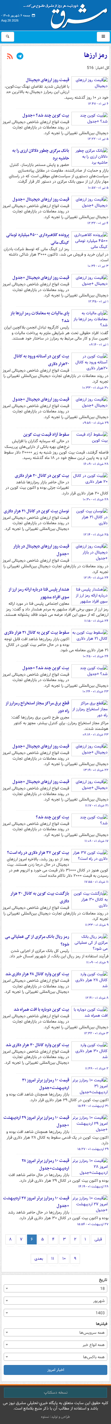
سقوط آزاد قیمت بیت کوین (46, 434)
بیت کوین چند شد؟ (52, 817)
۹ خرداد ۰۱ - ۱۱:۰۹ (97, 962)
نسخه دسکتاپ (55, 1392)
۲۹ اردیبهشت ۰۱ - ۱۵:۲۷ (92, 1149)
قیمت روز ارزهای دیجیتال (47, 80)
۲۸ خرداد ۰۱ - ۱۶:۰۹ (95, 464)
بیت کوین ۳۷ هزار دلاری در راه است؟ (38, 852)
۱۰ (64, 1259)
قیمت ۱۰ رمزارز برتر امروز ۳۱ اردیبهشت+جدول (45, 1084)
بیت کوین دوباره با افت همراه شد (41, 1009)
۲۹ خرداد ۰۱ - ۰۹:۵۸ (95, 422)
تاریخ (103, 1280)
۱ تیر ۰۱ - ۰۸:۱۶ (98, 344)
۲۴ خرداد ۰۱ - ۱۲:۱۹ (96, 577)
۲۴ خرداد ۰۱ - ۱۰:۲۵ (95, 656)
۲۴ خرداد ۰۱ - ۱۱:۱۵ (96, 620)
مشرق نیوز (67, 14)
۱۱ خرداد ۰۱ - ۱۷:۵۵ (96, 881)
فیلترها (101, 1324)
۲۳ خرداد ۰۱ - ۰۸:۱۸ (95, 734)
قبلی (98, 1239)
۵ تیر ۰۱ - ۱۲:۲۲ (98, 139)
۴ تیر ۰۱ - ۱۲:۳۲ (97, 223)
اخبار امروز (55, 1370)
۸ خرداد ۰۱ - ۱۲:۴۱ (96, 997)
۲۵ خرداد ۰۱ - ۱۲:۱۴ (95, 534)
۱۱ (52, 1259)
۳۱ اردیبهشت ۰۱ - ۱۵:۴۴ (93, 1106)
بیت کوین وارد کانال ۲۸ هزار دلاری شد (37, 974)
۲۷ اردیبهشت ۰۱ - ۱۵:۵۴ (92, 1224)
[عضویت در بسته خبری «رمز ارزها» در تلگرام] (20, 57)
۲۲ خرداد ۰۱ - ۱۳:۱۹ (95, 770)
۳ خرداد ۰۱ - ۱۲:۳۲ (96, 1033)
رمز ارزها (95, 55)
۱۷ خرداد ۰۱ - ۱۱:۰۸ (96, 841)
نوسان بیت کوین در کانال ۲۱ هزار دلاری (36, 511)
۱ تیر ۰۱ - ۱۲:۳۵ (98, 301)
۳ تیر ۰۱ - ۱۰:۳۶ (98, 266)
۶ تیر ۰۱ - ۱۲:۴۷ (98, 103)
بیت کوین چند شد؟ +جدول (45, 115)
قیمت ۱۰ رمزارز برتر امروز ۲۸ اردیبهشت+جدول (45, 1164)
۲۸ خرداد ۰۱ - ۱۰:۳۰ (95, 499)
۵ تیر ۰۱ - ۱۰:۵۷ (98, 187)
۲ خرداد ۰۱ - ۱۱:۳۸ (96, 1068)
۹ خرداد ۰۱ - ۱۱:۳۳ (96, 925)
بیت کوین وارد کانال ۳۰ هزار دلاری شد (37, 1045)
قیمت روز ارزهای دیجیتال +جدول (41, 199)
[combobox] (55, 1288)
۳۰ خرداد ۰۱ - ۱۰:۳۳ (95, 387)
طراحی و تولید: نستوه (55, 1416)
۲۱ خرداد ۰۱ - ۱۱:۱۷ (96, 805)
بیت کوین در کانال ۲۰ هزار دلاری (42, 475)
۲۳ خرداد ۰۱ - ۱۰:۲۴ (95, 691)
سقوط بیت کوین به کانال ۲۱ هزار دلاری (36, 632)
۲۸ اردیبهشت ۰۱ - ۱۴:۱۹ (93, 1186)
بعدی (38, 1259)
